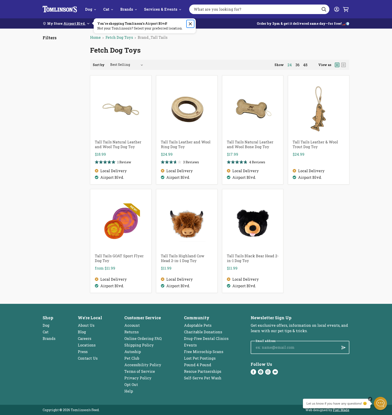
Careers (84, 338)
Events (190, 345)
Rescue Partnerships (202, 371)
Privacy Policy (138, 378)
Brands (126, 9)
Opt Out (131, 384)
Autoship (132, 351)
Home (95, 37)
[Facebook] (253, 372)
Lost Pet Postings (200, 358)
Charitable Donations (203, 331)
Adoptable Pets (197, 325)
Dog (88, 9)
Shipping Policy (139, 345)
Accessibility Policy (142, 364)
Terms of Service (139, 371)
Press (83, 351)
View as (324, 65)
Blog (82, 331)
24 (289, 65)
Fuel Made (341, 410)
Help (128, 391)
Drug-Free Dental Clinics (206, 338)
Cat (106, 9)
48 (305, 65)
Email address (266, 341)
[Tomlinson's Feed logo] (60, 9)
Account (132, 325)
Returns (131, 331)
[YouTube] (275, 372)
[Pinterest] (260, 372)
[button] (380, 403)
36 (297, 65)
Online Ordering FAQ (143, 338)
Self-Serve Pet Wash (202, 378)
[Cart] (345, 9)
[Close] (190, 23)
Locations (87, 345)
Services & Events (160, 9)
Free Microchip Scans (203, 351)
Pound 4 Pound (197, 364)
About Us (86, 325)
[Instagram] (268, 372)
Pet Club (131, 358)
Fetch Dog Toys (119, 37)
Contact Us (88, 358)
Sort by (99, 65)
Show (279, 65)
